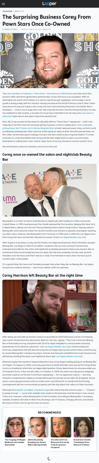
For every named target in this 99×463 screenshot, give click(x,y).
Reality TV (19, 11)
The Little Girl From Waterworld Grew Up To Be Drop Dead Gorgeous (60, 443)
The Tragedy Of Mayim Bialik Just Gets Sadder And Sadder (15, 442)
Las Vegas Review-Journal (72, 237)
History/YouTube (90, 330)
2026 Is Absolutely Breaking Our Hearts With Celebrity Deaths (37, 442)
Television (7, 11)
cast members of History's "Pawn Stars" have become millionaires (39, 93)
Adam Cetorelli (11, 29)
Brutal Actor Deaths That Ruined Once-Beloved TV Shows (82, 442)
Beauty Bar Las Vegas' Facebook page (31, 389)
